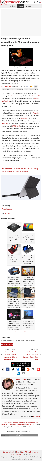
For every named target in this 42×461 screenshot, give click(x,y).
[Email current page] (23, 373)
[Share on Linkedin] (18, 373)
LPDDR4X (16, 126)
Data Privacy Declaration (29, 452)
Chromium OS (35, 96)
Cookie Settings (15, 454)
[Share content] (3, 369)
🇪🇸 (31, 86)
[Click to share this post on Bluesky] (18, 369)
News (21, 6)
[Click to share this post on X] (23, 369)
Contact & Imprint (9, 452)
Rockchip (36, 113)
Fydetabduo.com (7, 209)
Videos (28, 6)
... (39, 6)
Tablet (26, 89)
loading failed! (5, 435)
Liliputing (7, 213)
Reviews (12, 6)
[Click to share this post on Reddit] (28, 369)
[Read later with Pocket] (33, 369)
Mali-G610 (5, 123)
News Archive (17, 425)
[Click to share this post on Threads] (13, 369)
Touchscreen (34, 89)
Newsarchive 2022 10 (28, 425)
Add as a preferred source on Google (23, 364)
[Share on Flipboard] (38, 369)
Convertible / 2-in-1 (8, 89)
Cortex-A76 (24, 118)
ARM (35, 86)
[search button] (35, 2)
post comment (8, 344)
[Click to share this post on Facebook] (7, 369)
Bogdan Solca (6, 86)
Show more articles (21, 332)
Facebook (36, 416)
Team (18, 452)
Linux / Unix (19, 89)
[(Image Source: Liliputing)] (21, 187)
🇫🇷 (28, 86)
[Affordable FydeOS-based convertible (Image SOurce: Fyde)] (21, 57)
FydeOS (14, 96)
